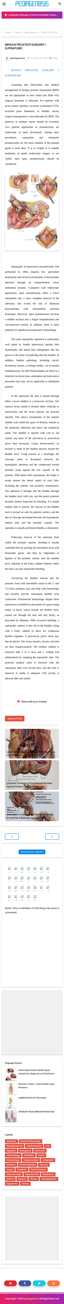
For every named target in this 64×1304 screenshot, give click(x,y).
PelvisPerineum (38, 1169)
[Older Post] (52, 836)
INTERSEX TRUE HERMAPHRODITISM (36, 1111)
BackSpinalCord (14, 1145)
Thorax (33, 1178)
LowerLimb (48, 1160)
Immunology (13, 1160)
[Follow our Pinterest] (10, 1283)
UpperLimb (12, 1183)
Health (41, 1155)
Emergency (25, 1150)
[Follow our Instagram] (53, 1283)
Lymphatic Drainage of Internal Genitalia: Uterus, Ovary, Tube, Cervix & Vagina (31, 753)
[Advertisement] (32, 1022)
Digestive (11, 1150)
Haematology (13, 1155)
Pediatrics (22, 1169)
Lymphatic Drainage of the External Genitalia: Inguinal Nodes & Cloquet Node (29, 785)
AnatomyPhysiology (31, 1141)
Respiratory (48, 1174)
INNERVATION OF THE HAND (32, 1097)
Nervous (44, 1164)
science (10, 1178)
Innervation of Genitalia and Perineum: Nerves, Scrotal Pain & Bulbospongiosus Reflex (30, 816)
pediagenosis (31, 1298)
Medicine (11, 1164)
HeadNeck (29, 1155)
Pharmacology (14, 1174)
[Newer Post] (12, 836)
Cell (47, 1145)
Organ (56, 58)
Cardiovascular (34, 1145)
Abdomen (11, 1141)
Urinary (25, 1183)
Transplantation (49, 1178)
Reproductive (31, 1174)
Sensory (22, 1178)
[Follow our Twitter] (39, 1283)
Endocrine (40, 1150)
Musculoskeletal (28, 1164)
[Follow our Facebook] (25, 1283)
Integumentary (30, 1160)
